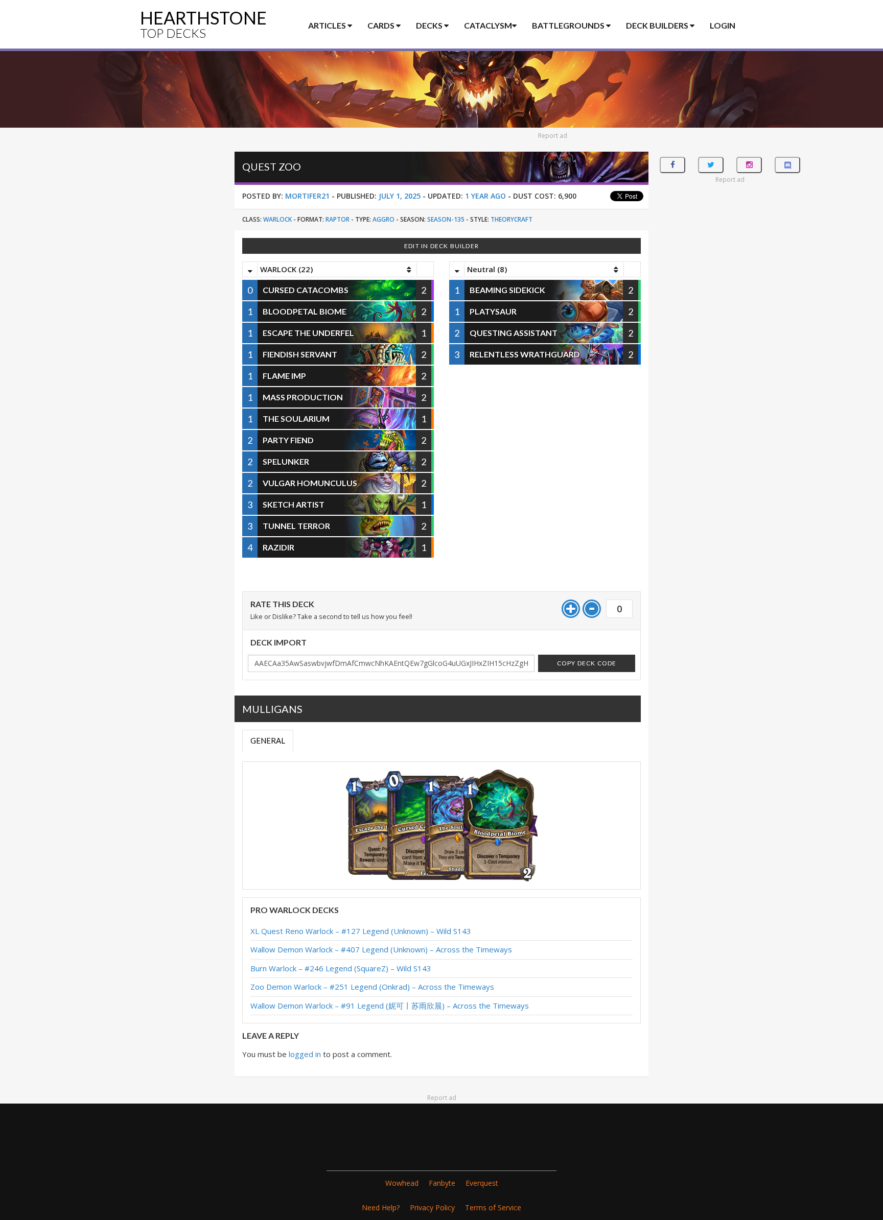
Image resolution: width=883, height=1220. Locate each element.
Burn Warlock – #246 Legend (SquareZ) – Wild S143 (340, 968)
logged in (305, 1054)
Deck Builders (658, 25)
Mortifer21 (307, 196)
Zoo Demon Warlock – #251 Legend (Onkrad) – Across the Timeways (372, 987)
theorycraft (511, 219)
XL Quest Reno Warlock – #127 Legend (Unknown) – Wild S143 (360, 931)
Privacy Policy (432, 1207)
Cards (381, 25)
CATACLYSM (488, 25)
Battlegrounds (569, 25)
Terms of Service (493, 1207)
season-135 (445, 219)
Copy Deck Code (587, 663)
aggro (383, 219)
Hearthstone (203, 23)
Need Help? (381, 1207)
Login (722, 25)
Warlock (277, 219)
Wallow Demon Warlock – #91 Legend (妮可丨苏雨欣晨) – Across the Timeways (389, 1005)
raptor (338, 219)
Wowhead (402, 1183)
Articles (327, 25)
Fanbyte (442, 1183)
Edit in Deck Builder (441, 246)
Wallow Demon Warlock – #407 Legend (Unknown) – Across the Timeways (381, 949)
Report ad (552, 135)
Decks (430, 25)
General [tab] (267, 740)
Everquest (482, 1183)
